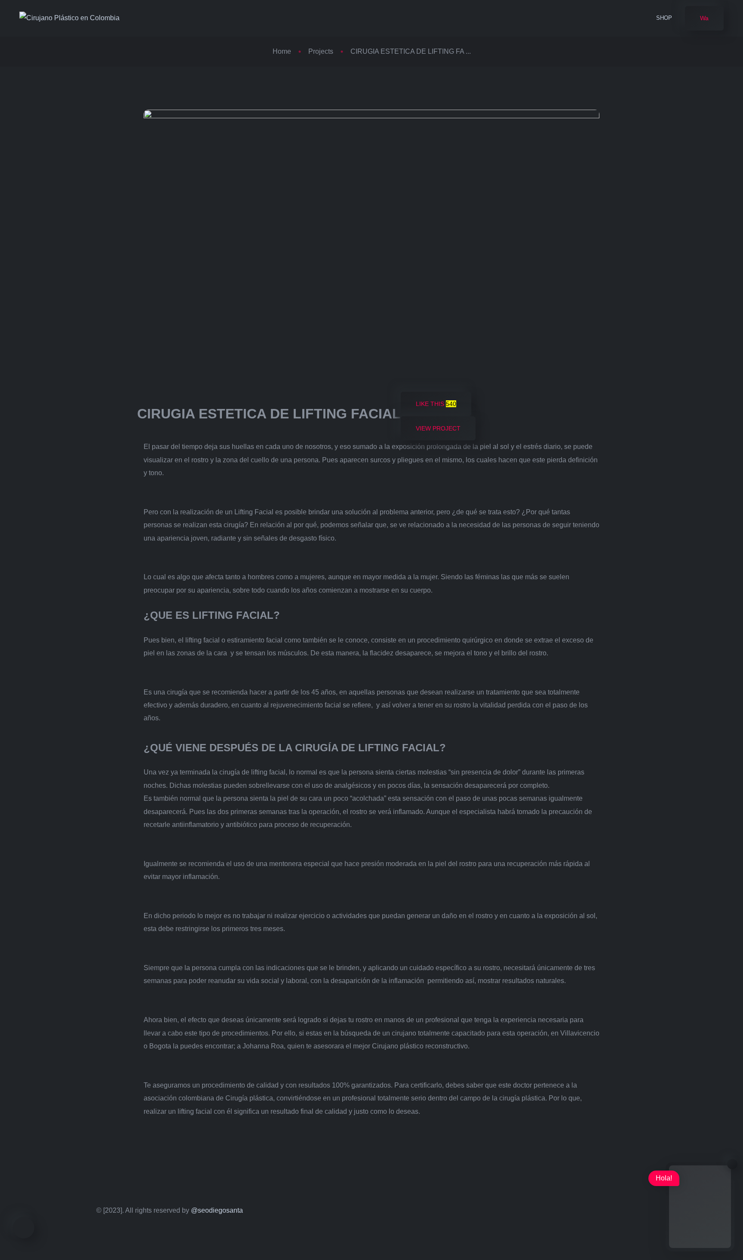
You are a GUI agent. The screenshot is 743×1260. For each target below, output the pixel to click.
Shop (664, 18)
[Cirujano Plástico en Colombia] (69, 18)
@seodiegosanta (217, 1210)
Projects (320, 51)
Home (282, 51)
